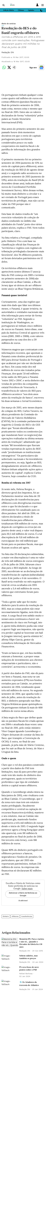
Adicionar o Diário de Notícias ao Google (23, 894)
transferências (26, 916)
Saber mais (27, 888)
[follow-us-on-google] (41, 67)
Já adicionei (23, 900)
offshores (15, 916)
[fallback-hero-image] (10, 942)
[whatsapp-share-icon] (4, 69)
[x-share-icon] (9, 69)
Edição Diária (8, 10)
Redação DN (8, 52)
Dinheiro (6, 916)
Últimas (21, 10)
